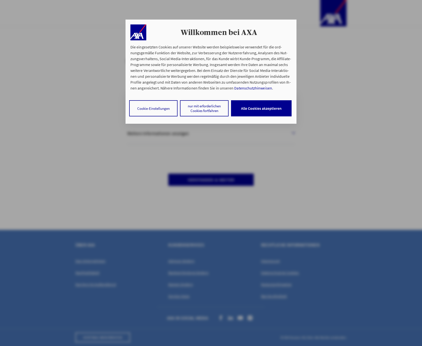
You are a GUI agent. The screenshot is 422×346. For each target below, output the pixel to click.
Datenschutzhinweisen (253, 88)
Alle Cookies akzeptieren (261, 108)
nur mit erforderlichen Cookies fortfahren (204, 108)
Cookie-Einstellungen (153, 108)
